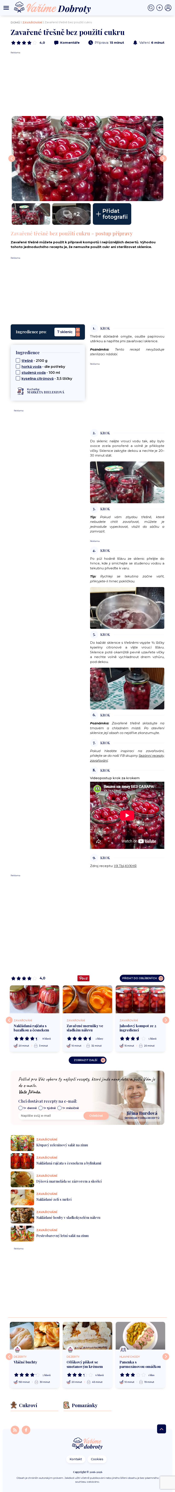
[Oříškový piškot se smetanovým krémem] (87, 1336)
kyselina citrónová (38, 379)
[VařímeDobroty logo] (52, 8)
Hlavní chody (130, 1356)
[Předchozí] (9, 1020)
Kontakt (76, 1459)
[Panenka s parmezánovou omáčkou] (140, 1336)
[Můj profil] (168, 7)
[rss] (15, 1430)
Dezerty (20, 1356)
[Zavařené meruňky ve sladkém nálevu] (87, 999)
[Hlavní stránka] (87, 1443)
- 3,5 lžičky (47, 379)
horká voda (31, 367)
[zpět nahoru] (161, 1428)
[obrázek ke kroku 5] (127, 688)
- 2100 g (34, 361)
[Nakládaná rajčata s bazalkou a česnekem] (34, 999)
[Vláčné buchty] (34, 1336)
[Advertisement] (87, 84)
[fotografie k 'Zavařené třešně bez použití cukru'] (31, 214)
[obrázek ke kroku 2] (127, 482)
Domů (15, 22)
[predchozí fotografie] (11, 158)
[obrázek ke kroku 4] (127, 608)
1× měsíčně (71, 1108)
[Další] (166, 1020)
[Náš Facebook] (26, 1430)
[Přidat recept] (160, 7)
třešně (27, 361)
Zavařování (32, 22)
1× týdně (50, 1108)
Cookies (97, 1459)
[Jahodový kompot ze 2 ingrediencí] (140, 999)
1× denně (30, 1108)
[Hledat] (152, 7)
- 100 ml (41, 373)
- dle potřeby (43, 367)
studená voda (34, 373)
